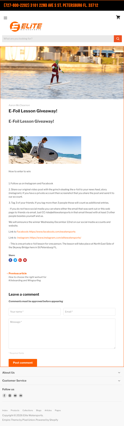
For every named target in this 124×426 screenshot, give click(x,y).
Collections (28, 410)
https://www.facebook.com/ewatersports (52, 231)
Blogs (38, 410)
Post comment (23, 362)
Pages (58, 410)
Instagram (23, 237)
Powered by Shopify (47, 419)
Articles (48, 410)
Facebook (22, 231)
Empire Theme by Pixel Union (18, 419)
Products (15, 410)
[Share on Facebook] (10, 260)
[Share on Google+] (20, 260)
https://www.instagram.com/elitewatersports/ (55, 237)
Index (5, 410)
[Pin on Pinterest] (25, 260)
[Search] (118, 38)
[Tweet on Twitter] (15, 260)
